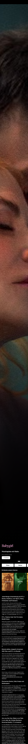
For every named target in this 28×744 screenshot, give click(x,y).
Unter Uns (6, 700)
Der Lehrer (16, 688)
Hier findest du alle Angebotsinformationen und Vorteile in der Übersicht (12, 679)
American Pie (14, 713)
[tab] (3, 5)
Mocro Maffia (7, 690)
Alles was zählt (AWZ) (19, 699)
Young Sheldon (17, 690)
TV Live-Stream (17, 607)
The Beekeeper (20, 711)
